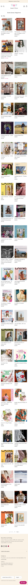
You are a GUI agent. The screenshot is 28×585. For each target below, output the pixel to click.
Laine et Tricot (6, 580)
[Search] (4, 6)
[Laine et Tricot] (14, 6)
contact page (3, 559)
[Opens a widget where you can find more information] (23, 582)
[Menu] (1, 6)
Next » (18, 532)
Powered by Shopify (12, 580)
